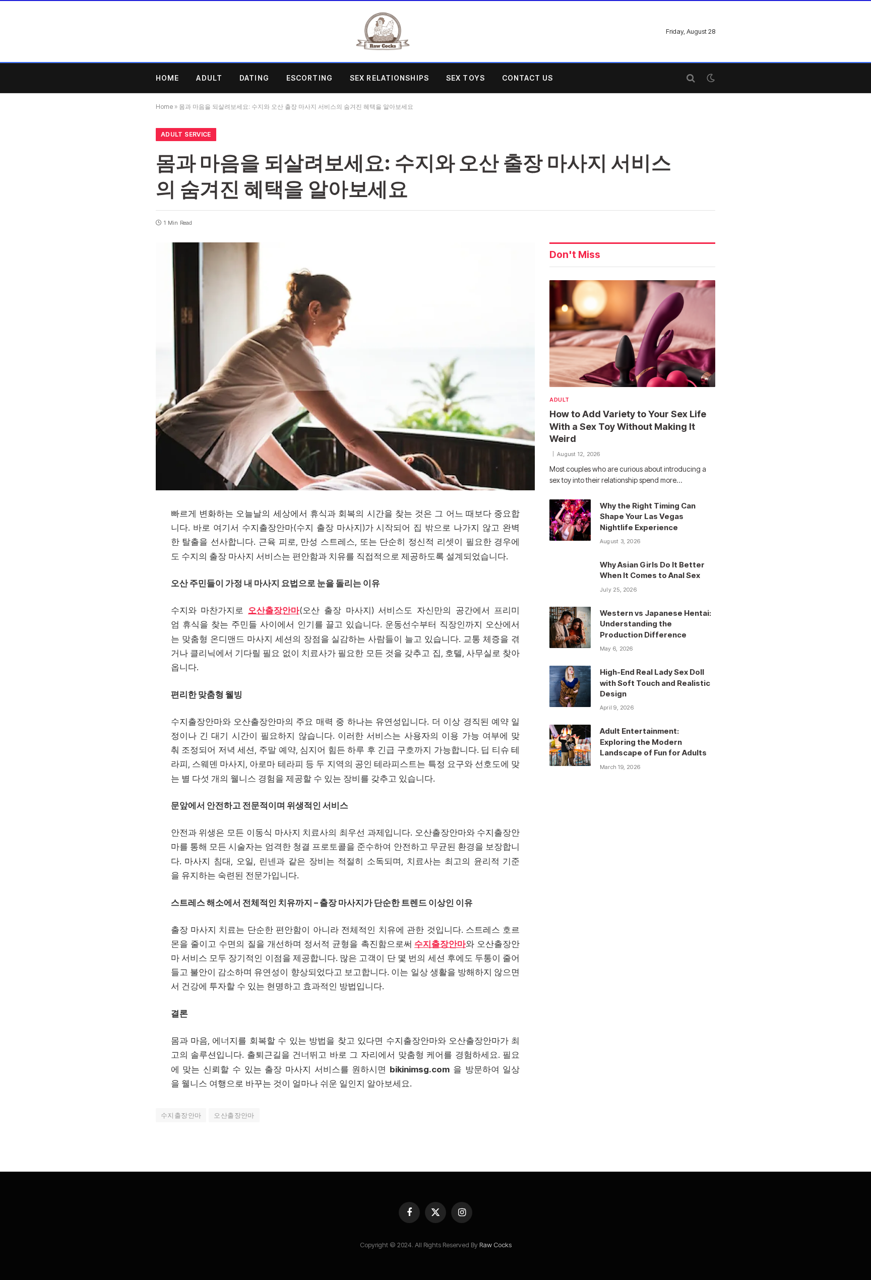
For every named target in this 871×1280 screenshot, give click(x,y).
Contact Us (527, 78)
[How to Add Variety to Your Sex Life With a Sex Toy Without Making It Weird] (632, 333)
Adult (209, 78)
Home (167, 78)
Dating (254, 78)
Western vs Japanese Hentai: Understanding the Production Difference (655, 623)
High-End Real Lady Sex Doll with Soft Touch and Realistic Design (655, 682)
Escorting (309, 78)
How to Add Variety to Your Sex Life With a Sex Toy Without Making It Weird (627, 426)
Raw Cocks (495, 1245)
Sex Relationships (389, 78)
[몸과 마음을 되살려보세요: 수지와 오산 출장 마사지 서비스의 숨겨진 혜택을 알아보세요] (345, 366)
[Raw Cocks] (382, 31)
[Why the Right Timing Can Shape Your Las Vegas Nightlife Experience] (570, 520)
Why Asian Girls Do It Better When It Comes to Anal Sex (652, 570)
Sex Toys (465, 78)
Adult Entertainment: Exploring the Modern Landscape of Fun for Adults (653, 741)
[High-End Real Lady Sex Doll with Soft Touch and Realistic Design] (570, 686)
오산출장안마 (234, 1115)
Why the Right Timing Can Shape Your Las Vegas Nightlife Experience (648, 516)
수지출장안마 (181, 1115)
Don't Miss (574, 255)
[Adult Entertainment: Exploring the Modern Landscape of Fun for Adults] (570, 745)
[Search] (691, 78)
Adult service (186, 134)
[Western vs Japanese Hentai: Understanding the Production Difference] (570, 627)
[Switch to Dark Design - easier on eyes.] (709, 78)
